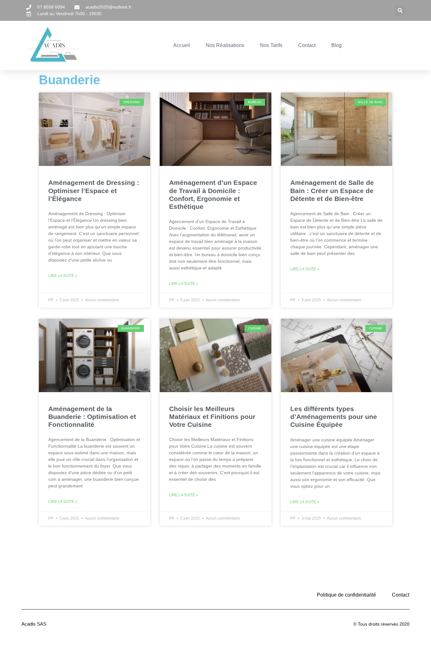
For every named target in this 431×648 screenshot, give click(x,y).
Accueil (181, 45)
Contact (307, 45)
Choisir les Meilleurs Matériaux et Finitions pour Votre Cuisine (212, 416)
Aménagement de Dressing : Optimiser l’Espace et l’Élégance (93, 190)
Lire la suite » (62, 276)
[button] (400, 10)
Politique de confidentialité (346, 595)
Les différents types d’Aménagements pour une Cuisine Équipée (333, 416)
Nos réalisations (225, 45)
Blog (336, 45)
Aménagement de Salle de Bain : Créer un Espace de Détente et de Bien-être (332, 190)
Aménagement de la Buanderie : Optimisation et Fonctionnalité (92, 416)
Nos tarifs (271, 45)
